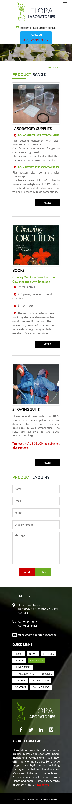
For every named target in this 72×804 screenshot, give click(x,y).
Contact (20, 687)
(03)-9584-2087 (36, 40)
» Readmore (42, 784)
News (32, 654)
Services (48, 654)
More (47, 203)
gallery (20, 680)
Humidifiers (23, 667)
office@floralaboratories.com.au (38, 27)
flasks (19, 660)
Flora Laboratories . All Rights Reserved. (40, 799)
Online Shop (41, 687)
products (36, 660)
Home (18, 654)
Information (40, 680)
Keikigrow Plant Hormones (33, 673)
